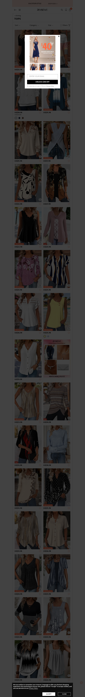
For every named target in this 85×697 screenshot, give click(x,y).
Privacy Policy (33, 688)
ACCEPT (48, 694)
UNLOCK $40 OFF (42, 82)
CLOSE (64, 694)
